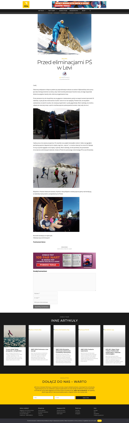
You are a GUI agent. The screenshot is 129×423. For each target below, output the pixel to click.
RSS (95, 412)
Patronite (56, 13)
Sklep (83, 10)
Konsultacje (63, 10)
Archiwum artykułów (43, 412)
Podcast (40, 413)
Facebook (63, 13)
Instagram (70, 13)
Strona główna (41, 410)
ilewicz (62, 248)
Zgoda (99, 420)
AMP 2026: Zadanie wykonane (87, 350)
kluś (65, 248)
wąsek (70, 248)
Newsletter (78, 13)
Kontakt (96, 410)
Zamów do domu (61, 410)
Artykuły (41, 10)
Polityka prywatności (99, 415)
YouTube (50, 13)
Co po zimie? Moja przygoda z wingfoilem (14, 350)
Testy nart (51, 10)
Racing (64, 58)
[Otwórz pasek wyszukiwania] (90, 10)
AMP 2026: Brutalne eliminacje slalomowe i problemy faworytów (63, 351)
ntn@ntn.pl (22, 415)
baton (58, 248)
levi (67, 248)
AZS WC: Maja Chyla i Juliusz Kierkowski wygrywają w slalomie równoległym (113, 352)
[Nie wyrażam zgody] (127, 421)
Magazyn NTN (74, 10)
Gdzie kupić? (60, 413)
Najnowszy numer (61, 412)
